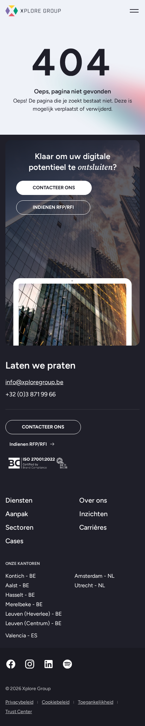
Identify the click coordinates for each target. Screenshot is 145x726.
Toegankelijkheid (95, 702)
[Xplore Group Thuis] (33, 10)
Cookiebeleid (55, 702)
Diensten (18, 500)
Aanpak (16, 514)
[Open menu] (134, 10)
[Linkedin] (48, 667)
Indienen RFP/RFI (53, 207)
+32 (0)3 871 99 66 (30, 394)
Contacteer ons (54, 188)
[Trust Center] (37, 463)
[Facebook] (10, 667)
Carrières (93, 527)
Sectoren (19, 527)
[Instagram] (29, 667)
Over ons (93, 500)
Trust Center (18, 711)
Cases (14, 541)
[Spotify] (67, 667)
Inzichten (93, 514)
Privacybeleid (19, 702)
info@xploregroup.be (34, 382)
